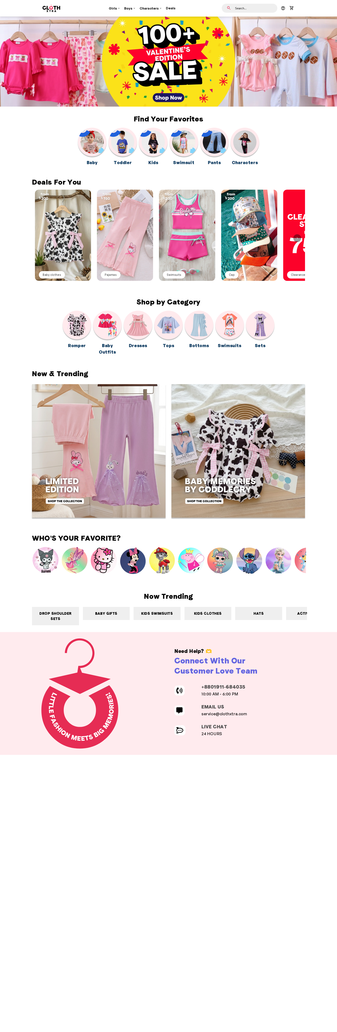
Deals (171, 8)
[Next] (297, 238)
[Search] (229, 8)
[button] (291, 8)
